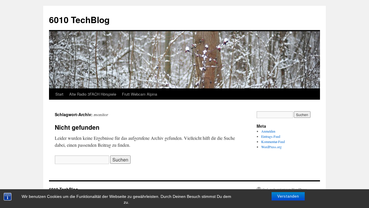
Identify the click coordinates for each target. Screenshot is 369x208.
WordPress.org (271, 146)
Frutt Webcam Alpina (139, 94)
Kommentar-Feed (273, 141)
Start (59, 94)
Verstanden (288, 196)
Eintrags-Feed (270, 136)
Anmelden (268, 131)
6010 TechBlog (79, 19)
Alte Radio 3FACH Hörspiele (92, 94)
